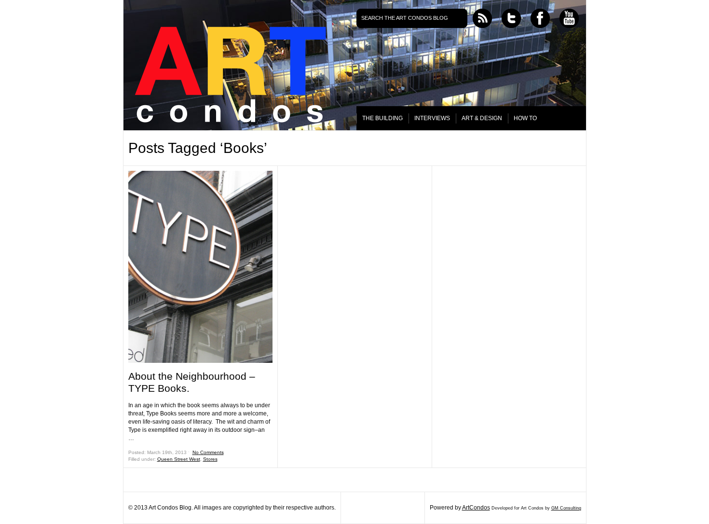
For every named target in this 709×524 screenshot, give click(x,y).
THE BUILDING (382, 118)
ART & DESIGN (482, 118)
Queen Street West (178, 459)
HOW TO (525, 118)
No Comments (208, 452)
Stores (210, 459)
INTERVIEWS (432, 118)
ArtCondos (476, 507)
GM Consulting (566, 508)
